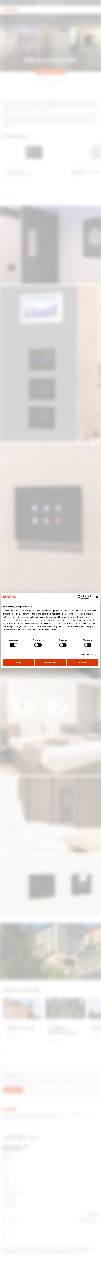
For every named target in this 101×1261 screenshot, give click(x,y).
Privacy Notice (49, 629)
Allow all (82, 662)
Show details (87, 654)
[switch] (38, 645)
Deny (18, 662)
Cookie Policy (78, 626)
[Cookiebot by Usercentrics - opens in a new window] (79, 597)
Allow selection (51, 662)
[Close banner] (97, 597)
